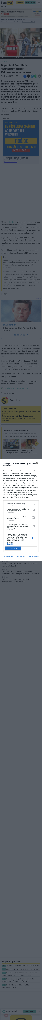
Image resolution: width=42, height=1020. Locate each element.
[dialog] (21, 510)
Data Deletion (8, 556)
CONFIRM (13, 548)
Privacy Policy (34, 556)
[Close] (38, 464)
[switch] (33, 510)
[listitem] (21, 504)
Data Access (21, 556)
